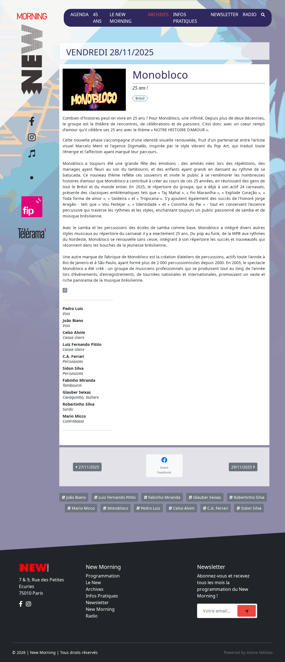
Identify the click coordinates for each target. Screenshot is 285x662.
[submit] (246, 611)
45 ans (97, 17)
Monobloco (117, 508)
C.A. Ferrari (217, 508)
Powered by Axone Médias (248, 652)
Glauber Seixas (206, 497)
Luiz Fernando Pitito (116, 497)
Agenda (79, 14)
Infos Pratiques (102, 596)
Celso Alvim (183, 508)
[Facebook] (21, 604)
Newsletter (224, 14)
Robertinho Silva (248, 497)
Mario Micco (83, 508)
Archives (158, 14)
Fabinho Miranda (163, 497)
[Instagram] (65, 290)
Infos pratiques (185, 17)
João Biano (75, 497)
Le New (93, 582)
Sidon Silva (250, 508)
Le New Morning (121, 17)
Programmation (103, 576)
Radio (250, 14)
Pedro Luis (150, 508)
